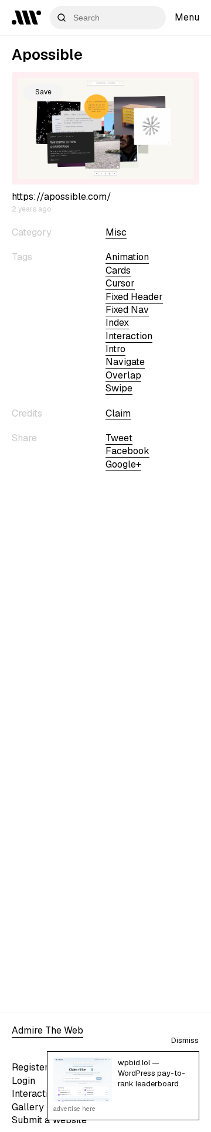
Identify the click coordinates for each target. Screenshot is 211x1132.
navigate (125, 362)
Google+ (123, 464)
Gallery (28, 1107)
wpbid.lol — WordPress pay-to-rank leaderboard (151, 1073)
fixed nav (127, 310)
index (117, 322)
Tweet (119, 438)
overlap (123, 375)
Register (30, 1067)
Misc (116, 232)
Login (23, 1081)
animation (127, 257)
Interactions (37, 1093)
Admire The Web (47, 1030)
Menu (187, 17)
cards (118, 270)
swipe (119, 388)
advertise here (74, 1108)
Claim (118, 413)
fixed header (134, 297)
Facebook (127, 451)
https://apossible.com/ (61, 196)
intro (115, 349)
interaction (129, 336)
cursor (120, 283)
